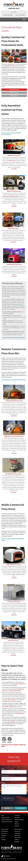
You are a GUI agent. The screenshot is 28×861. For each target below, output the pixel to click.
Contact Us (16, 839)
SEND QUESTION (7, 798)
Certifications (17, 833)
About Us (16, 823)
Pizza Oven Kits (14, 92)
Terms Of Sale (17, 837)
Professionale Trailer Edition (14, 601)
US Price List (17, 831)
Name (2, 769)
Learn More (14, 169)
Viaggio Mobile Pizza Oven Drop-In (14, 564)
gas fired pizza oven (12, 722)
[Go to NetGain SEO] (14, 856)
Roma (3, 715)
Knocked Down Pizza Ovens (13, 474)
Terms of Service (18, 829)
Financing (16, 825)
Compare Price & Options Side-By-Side (13, 746)
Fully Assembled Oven (20, 684)
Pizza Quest (4, 833)
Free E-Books (17, 835)
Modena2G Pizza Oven (14, 155)
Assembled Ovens (14, 89)
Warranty (3, 839)
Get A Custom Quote (20, 15)
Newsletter (16, 841)
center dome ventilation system (10, 196)
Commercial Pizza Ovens (6, 821)
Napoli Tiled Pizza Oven (14, 191)
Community (17, 817)
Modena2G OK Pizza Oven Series (14, 436)
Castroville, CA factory (9, 66)
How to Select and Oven (9, 699)
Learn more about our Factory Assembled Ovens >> (13, 337)
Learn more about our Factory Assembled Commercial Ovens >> (11, 133)
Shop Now (7, 808)
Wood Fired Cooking (18, 819)
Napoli (11, 706)
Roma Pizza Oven (13, 229)
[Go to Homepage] (14, 4)
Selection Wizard (21, 808)
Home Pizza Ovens (5, 817)
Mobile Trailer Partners (13, 640)
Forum (2, 837)
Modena (7, 706)
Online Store (14, 12)
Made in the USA (17, 312)
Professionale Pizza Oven (13, 264)
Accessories (17, 815)
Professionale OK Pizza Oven (13, 401)
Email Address (5, 776)
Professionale (20, 713)
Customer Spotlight (7, 15)
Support (16, 821)
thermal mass (12, 160)
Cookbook (3, 835)
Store (2, 815)
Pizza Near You (4, 831)
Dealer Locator (4, 829)
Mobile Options (14, 95)
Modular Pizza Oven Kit (15, 691)
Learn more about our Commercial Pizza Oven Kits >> (13, 380)
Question (3, 783)
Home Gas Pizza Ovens (6, 819)
